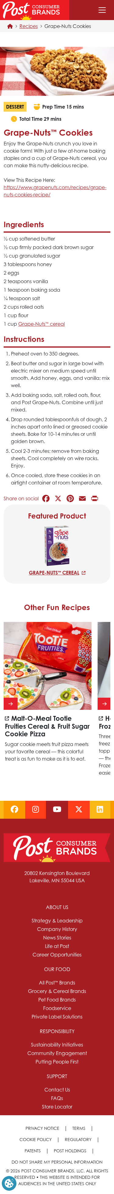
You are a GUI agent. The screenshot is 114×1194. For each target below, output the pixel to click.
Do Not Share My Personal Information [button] (57, 1161)
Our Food (57, 969)
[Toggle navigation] (102, 10)
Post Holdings (70, 1150)
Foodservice (57, 1008)
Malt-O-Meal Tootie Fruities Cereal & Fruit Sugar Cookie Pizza (47, 726)
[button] (9, 1183)
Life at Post (57, 946)
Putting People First (57, 1062)
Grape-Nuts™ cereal (54, 573)
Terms (78, 1128)
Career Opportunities (57, 955)
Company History (57, 929)
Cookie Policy (35, 1139)
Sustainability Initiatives (57, 1045)
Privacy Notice (42, 1128)
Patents (33, 1150)
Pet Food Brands (57, 1000)
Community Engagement (57, 1053)
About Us (57, 907)
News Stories (57, 938)
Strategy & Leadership (57, 921)
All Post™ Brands (57, 983)
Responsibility (57, 1031)
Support (57, 1076)
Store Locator (57, 1107)
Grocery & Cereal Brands (57, 991)
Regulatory (78, 1139)
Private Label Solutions (57, 1017)
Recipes (28, 26)
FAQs (57, 1098)
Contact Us (57, 1090)
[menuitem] (57, 931)
